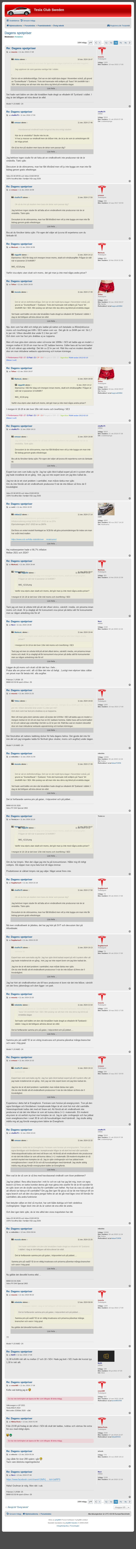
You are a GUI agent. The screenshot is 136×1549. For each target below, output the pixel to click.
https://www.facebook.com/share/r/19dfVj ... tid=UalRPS (33, 1479)
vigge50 (17, 255)
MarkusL (18, 379)
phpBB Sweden (72, 1523)
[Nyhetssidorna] (19, 10)
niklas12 (18, 515)
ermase (17, 123)
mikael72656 (116, 763)
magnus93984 (116, 306)
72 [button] (106, 42)
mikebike (18, 1005)
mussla (17, 292)
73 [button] (111, 42)
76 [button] (125, 42)
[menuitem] (27, 21)
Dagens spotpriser (18, 33)
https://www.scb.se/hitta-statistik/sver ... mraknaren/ (34, 539)
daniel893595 (116, 1400)
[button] (90, 43)
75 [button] (120, 42)
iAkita (16, 59)
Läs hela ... (52, 88)
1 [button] (99, 42)
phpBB (57, 1520)
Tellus (17, 572)
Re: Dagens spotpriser (21, 48)
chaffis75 (18, 197)
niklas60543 (116, 1437)
